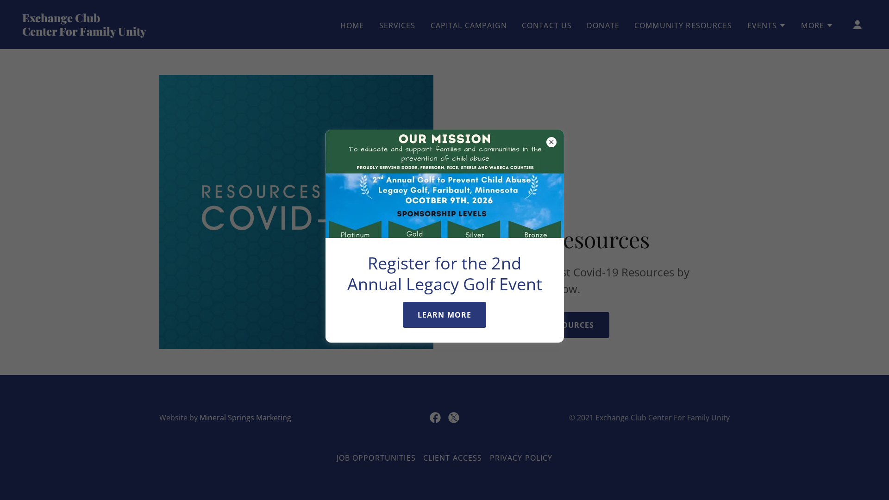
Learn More (444, 315)
